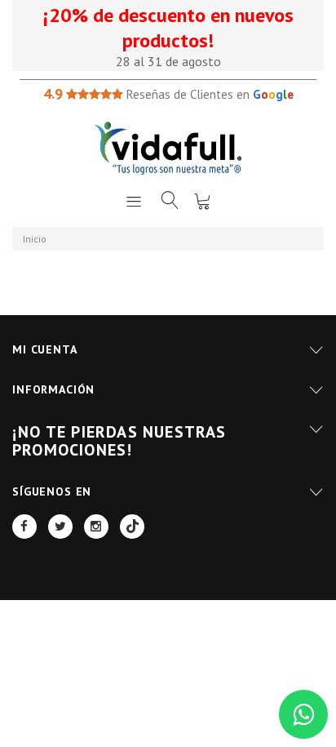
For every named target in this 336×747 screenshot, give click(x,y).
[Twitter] (60, 526)
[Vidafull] (168, 148)
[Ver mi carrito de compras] (202, 201)
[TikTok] (132, 526)
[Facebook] (24, 526)
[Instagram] (96, 526)
